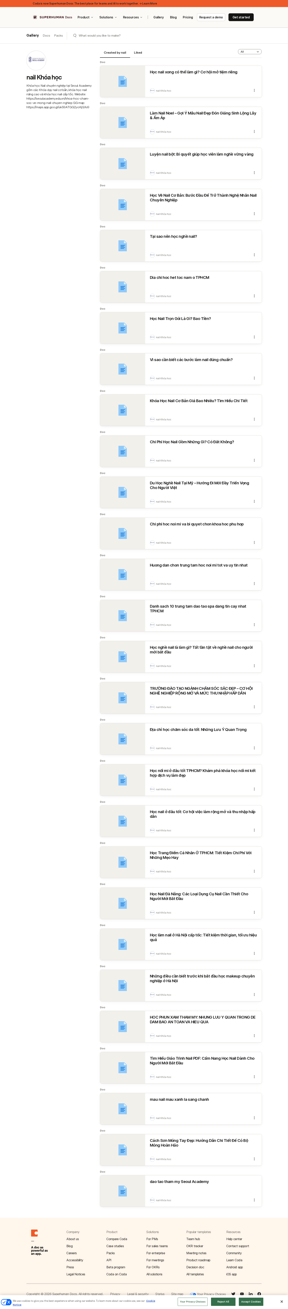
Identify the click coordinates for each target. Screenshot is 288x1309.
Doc (102, 62)
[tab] (115, 54)
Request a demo (211, 17)
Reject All (223, 1301)
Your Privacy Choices (211, 1294)
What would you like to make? (100, 35)
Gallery (158, 17)
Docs (46, 35)
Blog (173, 17)
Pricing (188, 17)
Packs (58, 35)
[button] (250, 51)
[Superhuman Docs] (53, 17)
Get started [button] (241, 17)
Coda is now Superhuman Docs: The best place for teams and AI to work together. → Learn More (95, 3)
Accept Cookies (251, 1301)
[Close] (281, 1301)
